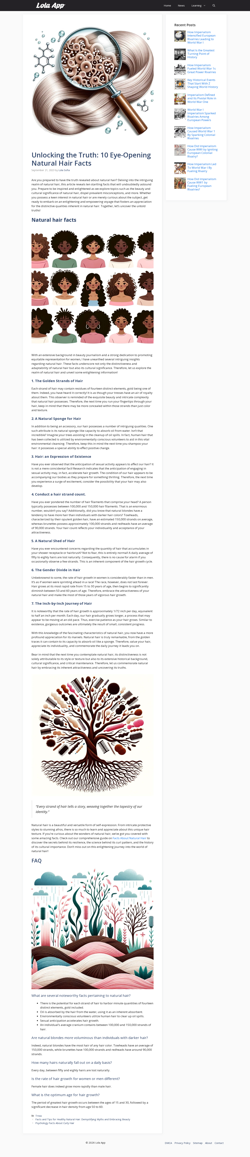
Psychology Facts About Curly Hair (54, 1123)
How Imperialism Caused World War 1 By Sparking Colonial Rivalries (201, 133)
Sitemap (198, 1143)
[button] (214, 5)
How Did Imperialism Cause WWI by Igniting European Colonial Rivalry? (202, 151)
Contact (219, 1143)
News (181, 5)
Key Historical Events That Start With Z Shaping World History (202, 83)
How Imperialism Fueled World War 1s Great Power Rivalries (201, 68)
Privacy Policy (182, 1143)
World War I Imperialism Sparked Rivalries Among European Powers (201, 115)
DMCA (168, 1143)
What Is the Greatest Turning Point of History (200, 53)
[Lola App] (50, 5)
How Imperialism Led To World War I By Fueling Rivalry (201, 167)
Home (167, 5)
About (208, 1143)
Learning (196, 5)
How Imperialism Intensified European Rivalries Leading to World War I (201, 37)
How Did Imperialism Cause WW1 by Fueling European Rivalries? (201, 184)
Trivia (38, 1115)
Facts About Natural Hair (129, 838)
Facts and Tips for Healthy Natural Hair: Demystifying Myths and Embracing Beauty (82, 1119)
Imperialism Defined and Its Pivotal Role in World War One (201, 98)
